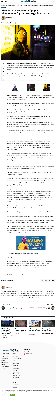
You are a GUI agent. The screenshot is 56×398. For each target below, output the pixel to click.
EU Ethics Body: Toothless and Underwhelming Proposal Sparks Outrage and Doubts (7, 332)
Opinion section (20, 274)
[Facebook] (2, 367)
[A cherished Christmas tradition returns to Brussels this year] (21, 323)
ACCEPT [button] (12, 394)
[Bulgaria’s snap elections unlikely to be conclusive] (35, 323)
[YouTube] (6, 367)
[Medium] (4, 369)
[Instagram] (8, 367)
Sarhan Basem (32, 334)
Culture (18, 5)
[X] (4, 367)
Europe (31, 326)
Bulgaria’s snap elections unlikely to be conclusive (34, 330)
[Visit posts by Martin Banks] (3, 18)
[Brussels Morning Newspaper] (28, 1)
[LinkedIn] (2, 369)
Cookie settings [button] (5, 394)
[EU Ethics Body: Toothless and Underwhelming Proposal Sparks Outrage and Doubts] (7, 323)
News (14, 274)
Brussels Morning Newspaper (8, 5)
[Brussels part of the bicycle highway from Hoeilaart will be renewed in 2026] (48, 323)
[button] (2, 2)
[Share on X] (7, 23)
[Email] (10, 23)
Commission (5, 326)
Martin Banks (9, 17)
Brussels (45, 326)
